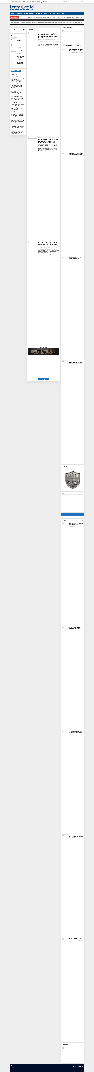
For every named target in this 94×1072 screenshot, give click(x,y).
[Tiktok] (82, 1067)
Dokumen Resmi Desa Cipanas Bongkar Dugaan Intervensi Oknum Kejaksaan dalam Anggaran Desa (20, 51)
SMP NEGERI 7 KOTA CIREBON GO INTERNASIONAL (76, 524)
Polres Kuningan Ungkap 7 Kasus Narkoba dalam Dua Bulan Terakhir (20, 57)
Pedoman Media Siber (41, 1069)
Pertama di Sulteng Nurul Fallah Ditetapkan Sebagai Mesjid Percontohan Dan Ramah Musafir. (76, 50)
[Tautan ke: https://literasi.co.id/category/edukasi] (24, 30)
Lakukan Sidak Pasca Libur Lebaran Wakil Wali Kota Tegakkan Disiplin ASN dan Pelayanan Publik (75, 258)
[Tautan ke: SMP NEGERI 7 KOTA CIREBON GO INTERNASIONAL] (65, 574)
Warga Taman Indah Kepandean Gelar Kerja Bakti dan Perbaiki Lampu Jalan (76, 836)
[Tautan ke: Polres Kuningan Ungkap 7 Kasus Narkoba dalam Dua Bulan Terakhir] (13, 58)
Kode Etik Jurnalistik (51, 1069)
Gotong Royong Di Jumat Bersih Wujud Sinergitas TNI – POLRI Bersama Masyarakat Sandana (20, 63)
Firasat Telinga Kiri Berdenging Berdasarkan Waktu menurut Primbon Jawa (17, 127)
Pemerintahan (46, 39)
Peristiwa (54, 39)
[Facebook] (74, 1067)
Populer (67, 514)
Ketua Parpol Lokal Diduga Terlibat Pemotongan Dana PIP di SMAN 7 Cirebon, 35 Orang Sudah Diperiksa (48, 244)
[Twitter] (76, 1067)
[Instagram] (78, 1067)
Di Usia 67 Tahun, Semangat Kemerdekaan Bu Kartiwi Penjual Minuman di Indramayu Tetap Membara (76, 628)
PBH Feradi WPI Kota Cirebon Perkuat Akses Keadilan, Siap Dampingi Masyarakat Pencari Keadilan (75, 939)
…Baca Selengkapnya (52, 46)
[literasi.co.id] (22, 7)
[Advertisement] (43, 366)
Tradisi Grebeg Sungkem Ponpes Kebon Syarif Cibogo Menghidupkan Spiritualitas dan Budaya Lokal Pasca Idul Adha (17, 114)
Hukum (39, 39)
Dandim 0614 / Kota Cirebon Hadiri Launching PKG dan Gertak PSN (17, 132)
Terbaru (78, 514)
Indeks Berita (64, 1069)
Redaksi (12, 74)
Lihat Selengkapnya (43, 379)
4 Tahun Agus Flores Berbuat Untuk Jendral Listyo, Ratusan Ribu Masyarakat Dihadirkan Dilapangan (75, 732)
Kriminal (42, 39)
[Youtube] (80, 1067)
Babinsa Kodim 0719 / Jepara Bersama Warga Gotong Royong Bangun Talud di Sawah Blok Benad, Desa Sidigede (17, 107)
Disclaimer (34, 1069)
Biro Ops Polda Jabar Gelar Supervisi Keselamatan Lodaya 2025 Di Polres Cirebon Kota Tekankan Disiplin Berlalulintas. (20, 40)
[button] (83, 2)
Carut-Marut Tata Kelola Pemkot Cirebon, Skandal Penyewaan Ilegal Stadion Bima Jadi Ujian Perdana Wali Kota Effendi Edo (17, 94)
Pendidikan (51, 39)
